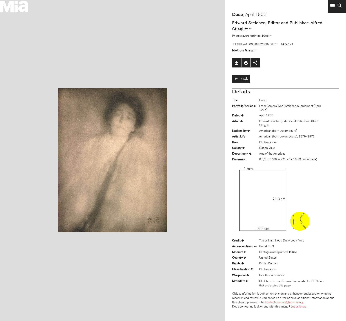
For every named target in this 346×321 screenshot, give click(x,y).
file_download (236, 62)
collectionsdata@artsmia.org (285, 302)
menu (332, 5)
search (339, 5)
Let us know (298, 306)
